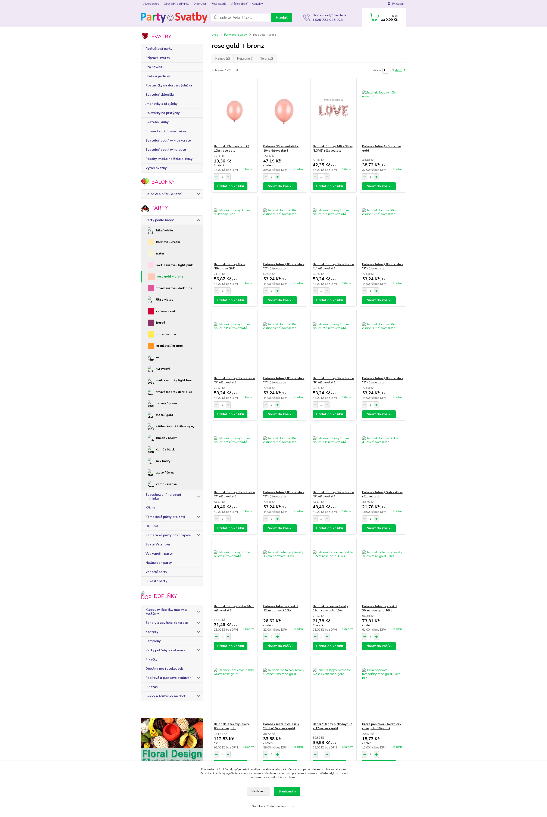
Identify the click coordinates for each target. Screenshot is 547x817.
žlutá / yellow (166, 334)
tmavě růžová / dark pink (174, 288)
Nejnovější (222, 58)
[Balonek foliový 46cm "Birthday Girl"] (234, 229)
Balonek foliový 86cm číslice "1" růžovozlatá (333, 266)
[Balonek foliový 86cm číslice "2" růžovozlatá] (383, 229)
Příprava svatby (158, 58)
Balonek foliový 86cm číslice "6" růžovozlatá (382, 380)
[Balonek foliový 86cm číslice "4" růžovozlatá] (284, 343)
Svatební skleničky (160, 94)
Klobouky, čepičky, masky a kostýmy (166, 612)
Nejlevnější (245, 58)
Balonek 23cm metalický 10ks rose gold (231, 148)
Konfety (152, 632)
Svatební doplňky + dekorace (168, 140)
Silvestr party (156, 581)
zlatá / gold (164, 415)
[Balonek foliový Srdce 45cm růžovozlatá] (383, 457)
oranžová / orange (169, 346)
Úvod (215, 35)
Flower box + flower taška (166, 131)
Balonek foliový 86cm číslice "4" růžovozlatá (283, 380)
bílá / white (164, 230)
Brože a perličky (158, 76)
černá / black (165, 449)
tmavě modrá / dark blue (174, 392)
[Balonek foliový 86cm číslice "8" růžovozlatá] (284, 457)
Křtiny (150, 508)
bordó (160, 323)
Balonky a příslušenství (164, 194)
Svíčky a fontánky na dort (166, 696)
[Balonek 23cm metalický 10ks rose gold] (234, 111)
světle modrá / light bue (173, 380)
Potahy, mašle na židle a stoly (169, 159)
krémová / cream (168, 242)
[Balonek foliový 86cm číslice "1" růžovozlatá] (333, 229)
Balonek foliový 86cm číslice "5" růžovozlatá (333, 380)
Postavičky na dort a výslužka (169, 85)
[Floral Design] (172, 743)
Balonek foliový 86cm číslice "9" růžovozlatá (333, 494)
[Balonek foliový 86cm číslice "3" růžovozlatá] (234, 343)
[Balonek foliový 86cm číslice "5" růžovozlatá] (333, 343)
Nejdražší (266, 58)
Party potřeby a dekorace (165, 650)
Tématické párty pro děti (165, 517)
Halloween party (159, 563)
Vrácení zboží (239, 4)
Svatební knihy (157, 122)
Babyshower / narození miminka (163, 497)
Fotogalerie (219, 4)
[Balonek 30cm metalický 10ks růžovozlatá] (284, 111)
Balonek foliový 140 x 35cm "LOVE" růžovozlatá (333, 148)
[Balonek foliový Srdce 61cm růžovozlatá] (234, 571)
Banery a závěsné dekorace (167, 623)
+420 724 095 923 (328, 20)
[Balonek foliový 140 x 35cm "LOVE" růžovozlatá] (333, 111)
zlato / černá (165, 473)
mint (159, 357)
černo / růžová (166, 484)
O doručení (200, 4)
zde (291, 806)
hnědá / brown (167, 438)
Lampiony (153, 641)
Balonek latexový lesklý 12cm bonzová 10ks (280, 608)
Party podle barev (160, 220)
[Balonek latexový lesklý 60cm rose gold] (234, 689)
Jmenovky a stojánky (162, 104)
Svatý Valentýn (158, 544)
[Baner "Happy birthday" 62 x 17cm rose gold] (333, 689)
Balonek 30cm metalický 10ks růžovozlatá (280, 148)
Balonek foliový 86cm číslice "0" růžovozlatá (283, 266)
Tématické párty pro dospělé (168, 535)
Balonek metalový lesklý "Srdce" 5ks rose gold (281, 726)
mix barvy (163, 461)
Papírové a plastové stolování (169, 678)
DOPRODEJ (154, 526)
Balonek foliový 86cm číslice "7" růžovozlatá (234, 494)
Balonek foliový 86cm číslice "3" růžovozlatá (234, 380)
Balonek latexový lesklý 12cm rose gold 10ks (330, 608)
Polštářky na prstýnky (163, 113)
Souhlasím (287, 791)
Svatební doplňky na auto (166, 150)
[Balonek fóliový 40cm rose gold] (383, 111)
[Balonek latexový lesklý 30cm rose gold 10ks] (383, 571)
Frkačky (151, 659)
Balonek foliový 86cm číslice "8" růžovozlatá (283, 494)
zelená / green (166, 403)
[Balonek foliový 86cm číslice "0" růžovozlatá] (284, 229)
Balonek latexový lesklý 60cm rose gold (231, 726)
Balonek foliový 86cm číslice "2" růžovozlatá (382, 266)
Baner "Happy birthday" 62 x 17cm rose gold (332, 726)
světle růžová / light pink (174, 265)
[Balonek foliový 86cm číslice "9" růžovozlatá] (333, 457)
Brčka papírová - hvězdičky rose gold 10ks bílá (381, 726)
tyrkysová (163, 369)
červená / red (165, 311)
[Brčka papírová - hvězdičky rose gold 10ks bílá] (383, 689)
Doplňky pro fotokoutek (164, 668)
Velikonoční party (159, 553)
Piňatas (152, 687)
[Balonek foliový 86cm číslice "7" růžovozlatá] (234, 457)
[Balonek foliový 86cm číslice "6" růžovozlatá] (383, 343)
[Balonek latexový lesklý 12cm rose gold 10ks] (333, 571)
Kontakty (257, 4)
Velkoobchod (151, 4)
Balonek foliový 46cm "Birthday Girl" (229, 266)
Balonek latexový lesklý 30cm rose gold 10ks (379, 608)
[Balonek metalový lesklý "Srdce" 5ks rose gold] (284, 689)
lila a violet (164, 300)
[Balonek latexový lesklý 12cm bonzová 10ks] (284, 571)
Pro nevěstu (155, 67)
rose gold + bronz (170, 277)
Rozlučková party (159, 49)
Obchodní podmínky (176, 4)
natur (160, 253)
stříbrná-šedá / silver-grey (175, 426)
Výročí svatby (156, 168)
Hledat (282, 17)
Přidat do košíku (230, 186)
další (398, 70)
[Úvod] (174, 17)
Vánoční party (156, 572)
